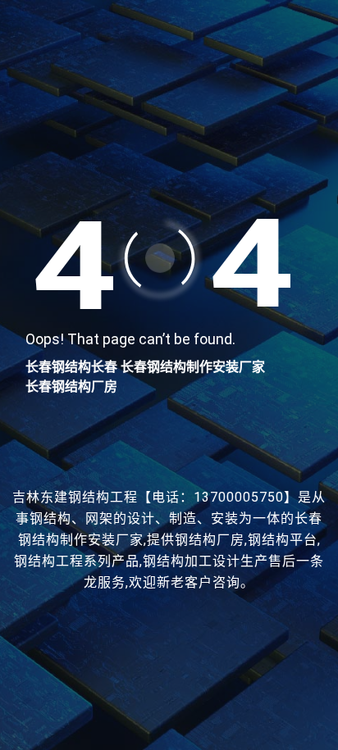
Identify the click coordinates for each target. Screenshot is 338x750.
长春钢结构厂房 (71, 386)
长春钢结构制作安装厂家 (193, 367)
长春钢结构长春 (71, 367)
